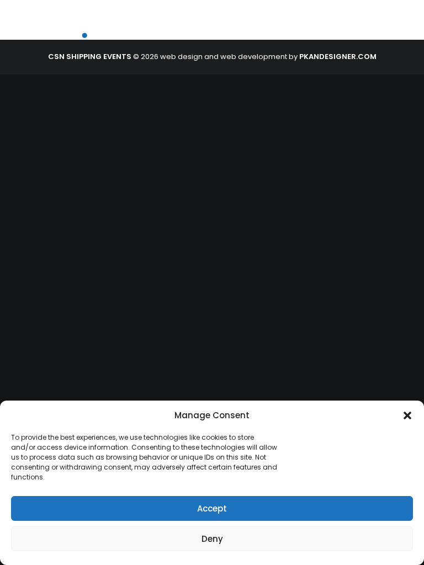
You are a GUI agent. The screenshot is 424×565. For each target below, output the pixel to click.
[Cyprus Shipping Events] (86, 27)
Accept (212, 508)
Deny (212, 539)
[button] (407, 415)
